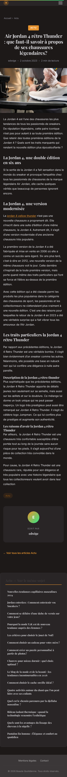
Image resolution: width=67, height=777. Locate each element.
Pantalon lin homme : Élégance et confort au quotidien (32, 735)
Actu (16, 18)
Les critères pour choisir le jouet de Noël (30, 635)
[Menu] (60, 3)
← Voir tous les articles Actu (19, 553)
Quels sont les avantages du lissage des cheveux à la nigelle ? (29, 724)
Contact (44, 760)
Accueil (7, 18)
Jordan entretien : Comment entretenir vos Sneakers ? (31, 604)
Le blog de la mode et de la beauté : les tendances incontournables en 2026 (29, 673)
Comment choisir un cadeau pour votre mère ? (33, 642)
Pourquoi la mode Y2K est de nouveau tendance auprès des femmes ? (28, 626)
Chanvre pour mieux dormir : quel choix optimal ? (30, 662)
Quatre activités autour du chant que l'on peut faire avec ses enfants (33, 692)
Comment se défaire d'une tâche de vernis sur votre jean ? (33, 615)
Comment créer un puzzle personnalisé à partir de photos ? (30, 651)
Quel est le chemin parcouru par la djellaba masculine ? (32, 702)
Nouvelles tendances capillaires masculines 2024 (32, 593)
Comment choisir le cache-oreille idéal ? (30, 682)
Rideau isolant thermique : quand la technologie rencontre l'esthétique (27, 713)
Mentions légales (27, 760)
